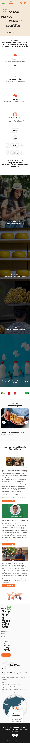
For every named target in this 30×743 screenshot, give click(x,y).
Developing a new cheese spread (15, 276)
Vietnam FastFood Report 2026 (12, 432)
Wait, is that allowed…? (15, 223)
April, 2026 (3, 434)
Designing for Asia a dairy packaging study (15, 381)
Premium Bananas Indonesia (15, 329)
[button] (1, 393)
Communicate (15, 378)
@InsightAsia (15, 449)
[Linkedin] (16, 735)
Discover (15, 327)
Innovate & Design (15, 221)
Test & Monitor (15, 274)
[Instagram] (13, 735)
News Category (5, 430)
